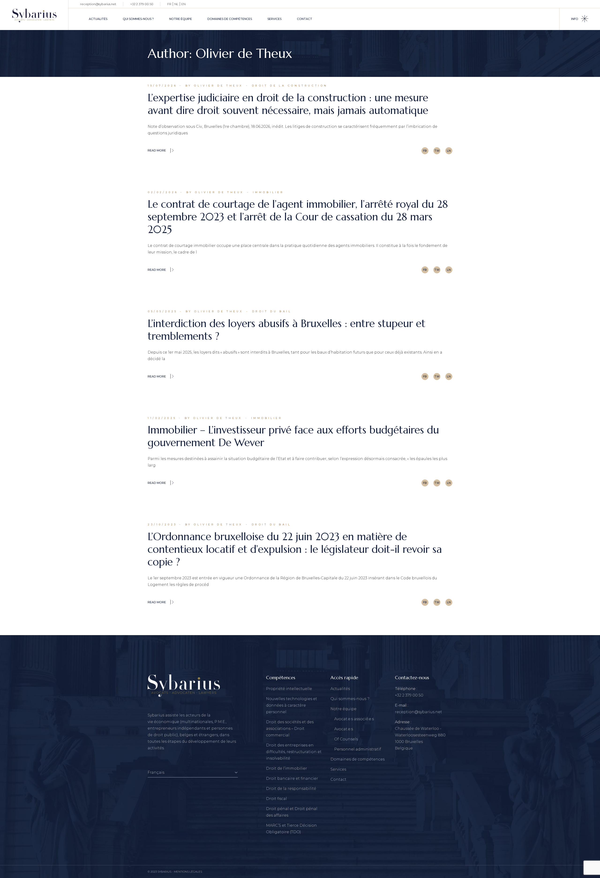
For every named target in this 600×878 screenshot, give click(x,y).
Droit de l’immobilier (286, 768)
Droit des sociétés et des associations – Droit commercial (290, 728)
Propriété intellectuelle (289, 688)
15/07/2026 (162, 85)
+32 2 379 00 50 (141, 4)
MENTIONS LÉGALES (188, 871)
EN (183, 4)
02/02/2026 (163, 192)
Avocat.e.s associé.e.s (354, 719)
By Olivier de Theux (214, 85)
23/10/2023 (162, 524)
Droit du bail (272, 311)
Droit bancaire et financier (292, 778)
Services (338, 769)
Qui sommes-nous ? (349, 699)
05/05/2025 (162, 311)
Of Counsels (346, 739)
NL (176, 4)
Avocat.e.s (343, 729)
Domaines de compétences (357, 759)
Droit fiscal (276, 798)
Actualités (340, 688)
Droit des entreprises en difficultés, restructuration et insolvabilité (294, 752)
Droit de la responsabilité (291, 788)
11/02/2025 (162, 418)
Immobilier (268, 192)
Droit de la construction (290, 85)
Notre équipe (343, 709)
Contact (338, 779)
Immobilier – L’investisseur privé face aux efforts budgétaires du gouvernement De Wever (293, 436)
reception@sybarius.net (98, 4)
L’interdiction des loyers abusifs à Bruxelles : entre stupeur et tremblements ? (286, 330)
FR (169, 4)
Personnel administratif (357, 749)
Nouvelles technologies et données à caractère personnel (291, 705)
